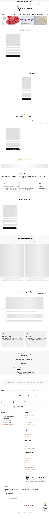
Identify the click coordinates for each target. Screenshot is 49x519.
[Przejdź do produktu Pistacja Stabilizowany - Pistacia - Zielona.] (10, 212)
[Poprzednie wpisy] (3, 308)
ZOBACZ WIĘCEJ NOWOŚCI (24, 159)
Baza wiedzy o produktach (29, 419)
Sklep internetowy (24, 512)
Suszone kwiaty (27, 464)
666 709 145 (33, 3)
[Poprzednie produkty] (2, 45)
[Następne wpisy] (46, 308)
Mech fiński (26, 456)
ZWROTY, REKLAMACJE (28, 415)
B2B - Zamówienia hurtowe (29, 448)
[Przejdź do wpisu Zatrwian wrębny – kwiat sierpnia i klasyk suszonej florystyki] (24, 303)
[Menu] (47, 502)
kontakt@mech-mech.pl (43, 3)
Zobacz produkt (13, 56)
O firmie (26, 446)
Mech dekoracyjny (28, 455)
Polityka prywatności (28, 443)
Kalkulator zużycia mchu (29, 444)
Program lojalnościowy (29, 424)
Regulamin (26, 426)
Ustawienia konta (27, 434)
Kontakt (25, 417)
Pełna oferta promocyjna (40, 200)
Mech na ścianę (27, 471)
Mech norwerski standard (29, 467)
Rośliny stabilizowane (28, 473)
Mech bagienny (27, 462)
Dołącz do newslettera (18, 369)
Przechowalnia (27, 436)
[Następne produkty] (47, 45)
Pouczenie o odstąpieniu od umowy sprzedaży (33, 420)
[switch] (45, 510)
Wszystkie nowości (42, 123)
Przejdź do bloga (41, 293)
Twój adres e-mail (17, 367)
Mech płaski (26, 460)
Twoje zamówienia (28, 432)
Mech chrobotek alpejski (29, 458)
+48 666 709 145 (7, 421)
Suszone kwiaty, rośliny (28, 465)
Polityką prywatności (13, 498)
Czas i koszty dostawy (28, 422)
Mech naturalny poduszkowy (30, 469)
